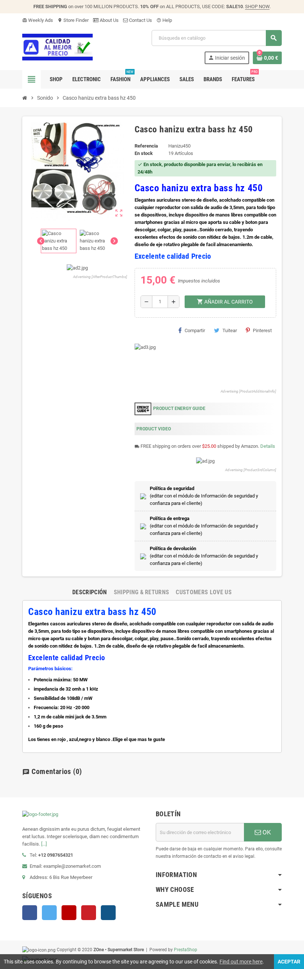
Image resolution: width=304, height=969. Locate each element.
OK (266, 832)
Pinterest (262, 330)
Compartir (195, 330)
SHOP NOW (257, 6)
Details (267, 446)
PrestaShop (185, 949)
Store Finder (73, 20)
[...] (44, 844)
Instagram (108, 912)
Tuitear (229, 330)
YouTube (69, 912)
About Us (109, 20)
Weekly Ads (37, 20)
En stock (144, 153)
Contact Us (140, 20)
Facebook (29, 912)
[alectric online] (57, 46)
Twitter (49, 912)
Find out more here (240, 962)
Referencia (146, 146)
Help (164, 20)
